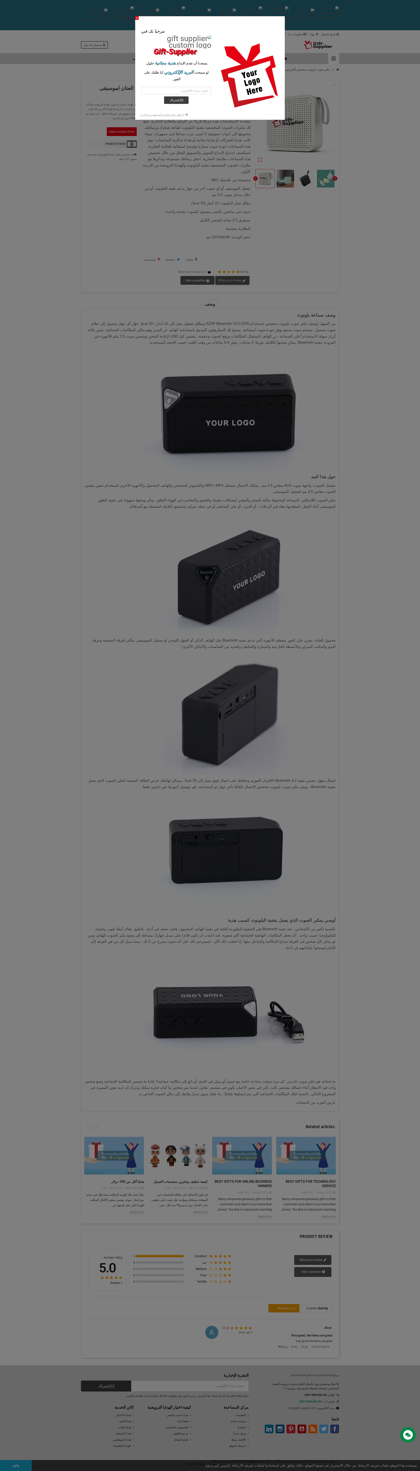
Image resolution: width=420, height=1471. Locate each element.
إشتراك (175, 100)
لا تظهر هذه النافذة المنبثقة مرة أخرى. (162, 114)
